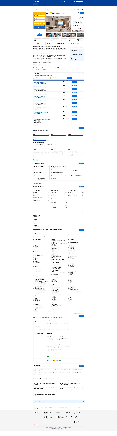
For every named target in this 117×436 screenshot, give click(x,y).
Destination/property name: (38, 14)
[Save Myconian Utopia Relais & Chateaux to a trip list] (79, 13)
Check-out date (36, 19)
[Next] (83, 24)
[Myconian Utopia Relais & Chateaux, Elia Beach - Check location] (46, 15)
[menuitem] (35, 4)
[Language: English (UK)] (64, 2)
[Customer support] (67, 2)
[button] (39, 23)
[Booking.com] (37, 1)
